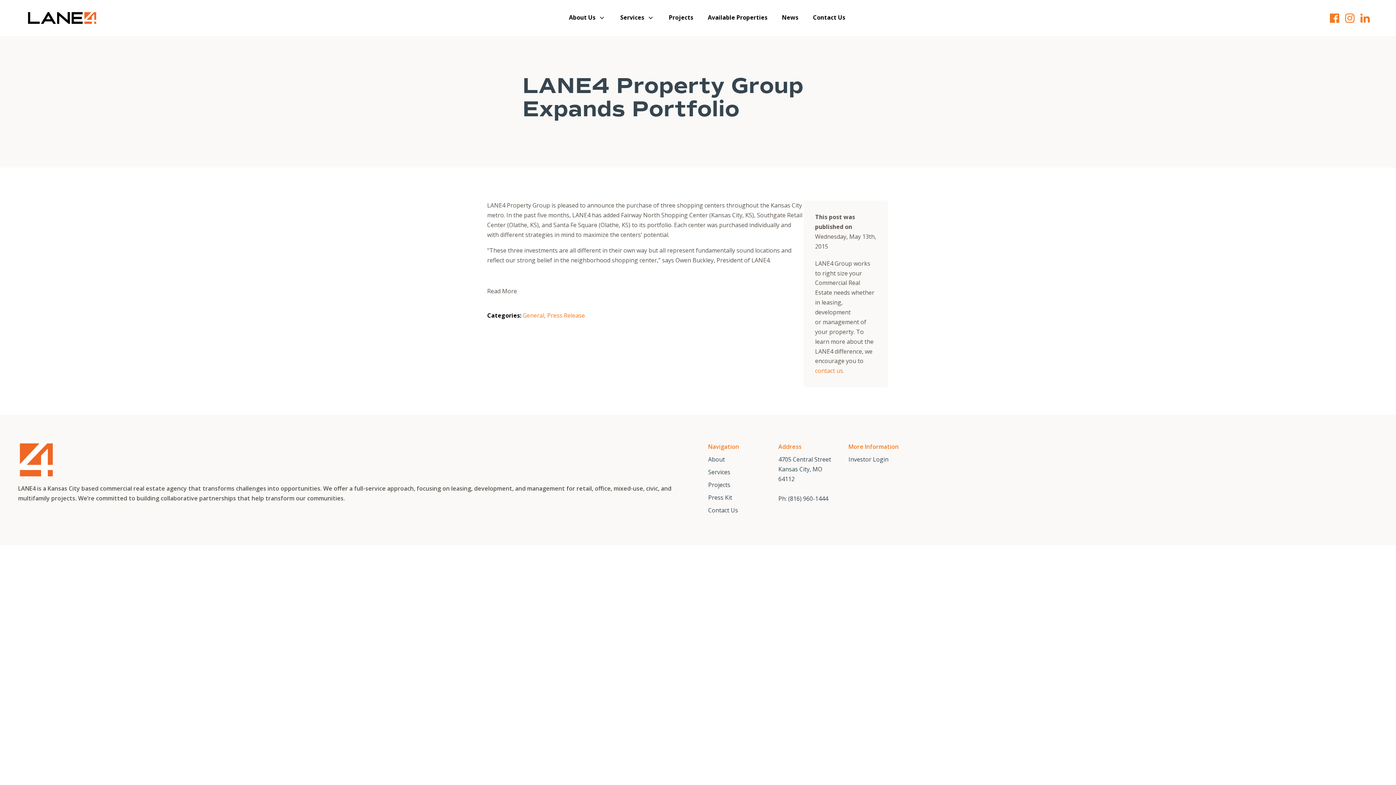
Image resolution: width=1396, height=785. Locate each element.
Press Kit (720, 498)
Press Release (566, 315)
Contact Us (829, 17)
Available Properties (737, 17)
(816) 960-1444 (808, 499)
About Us (582, 17)
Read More (502, 291)
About (716, 459)
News (790, 17)
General (533, 315)
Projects (681, 17)
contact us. (829, 371)
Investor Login (868, 459)
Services (632, 17)
